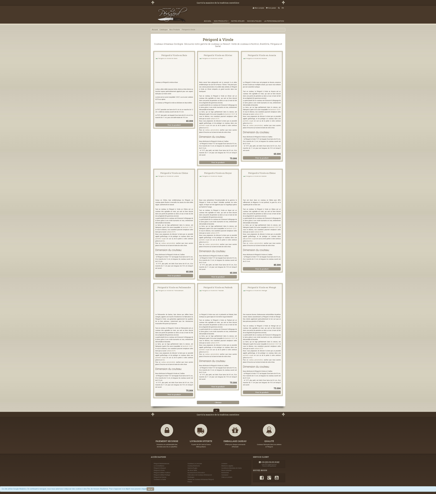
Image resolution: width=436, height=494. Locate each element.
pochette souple (204, 125)
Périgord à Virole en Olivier (218, 55)
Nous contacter (226, 470)
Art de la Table (192, 470)
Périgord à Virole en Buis (174, 55)
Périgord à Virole (159, 470)
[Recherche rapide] (279, 8)
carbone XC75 (214, 118)
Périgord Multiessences (161, 463)
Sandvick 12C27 (230, 114)
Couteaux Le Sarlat (160, 479)
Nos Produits (220, 21)
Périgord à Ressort (160, 468)
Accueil (207, 21)
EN (283, 8)
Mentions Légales (227, 466)
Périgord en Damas (160, 477)
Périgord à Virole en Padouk (218, 287)
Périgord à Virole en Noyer (218, 173)
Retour (218, 402)
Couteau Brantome (194, 466)
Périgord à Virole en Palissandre (174, 287)
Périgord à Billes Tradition (162, 472)
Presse (190, 482)
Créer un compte (226, 477)
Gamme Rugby (192, 468)
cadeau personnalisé (212, 130)
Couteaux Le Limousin (195, 463)
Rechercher (225, 472)
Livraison (224, 463)
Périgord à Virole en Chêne (174, 173)
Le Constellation (159, 466)
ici (149, 489)
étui (207, 128)
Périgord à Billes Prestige (162, 475)
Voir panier (272, 8)
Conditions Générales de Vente (231, 468)
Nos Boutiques (254, 21)
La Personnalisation (274, 21)
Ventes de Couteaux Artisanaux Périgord (201, 479)
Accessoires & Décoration (196, 472)
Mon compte (259, 8)
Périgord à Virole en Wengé (262, 287)
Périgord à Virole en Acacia (262, 55)
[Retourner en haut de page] (216, 410)
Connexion (224, 475)
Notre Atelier (237, 21)
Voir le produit (174, 125)
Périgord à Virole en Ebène (262, 173)
